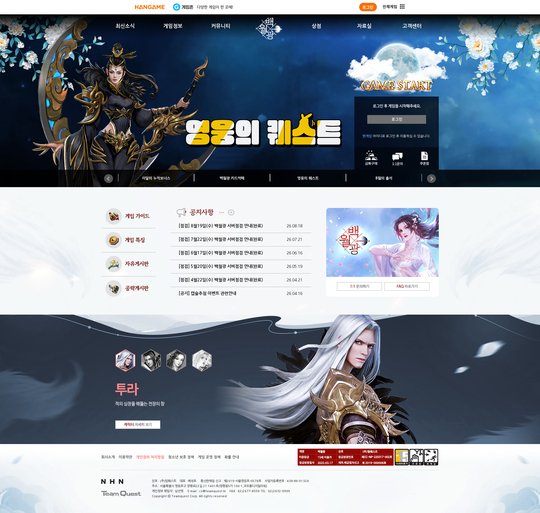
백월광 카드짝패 (232, 178)
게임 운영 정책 (209, 457)
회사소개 (108, 457)
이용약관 (125, 457)
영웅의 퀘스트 (308, 178)
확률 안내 (231, 457)
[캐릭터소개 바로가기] (137, 424)
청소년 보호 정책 (181, 457)
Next (431, 178)
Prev (108, 178)
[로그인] (368, 7)
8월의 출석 (383, 178)
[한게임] (150, 7)
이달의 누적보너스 (156, 178)
